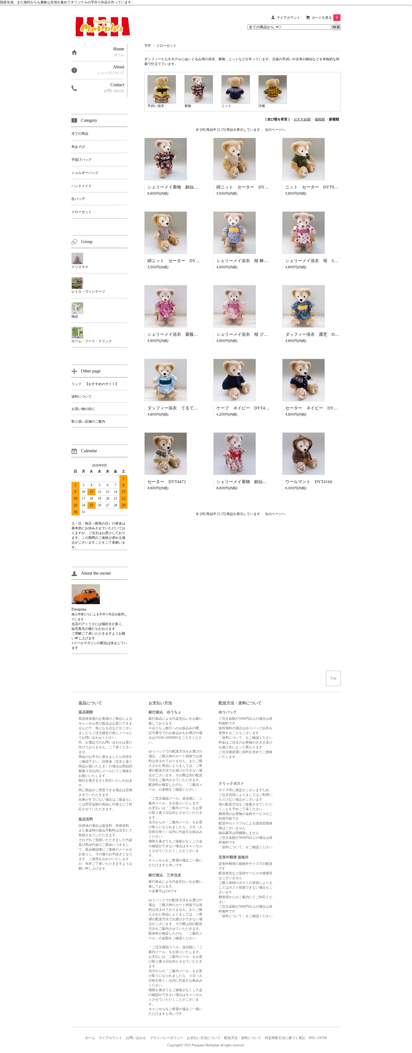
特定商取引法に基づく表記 (285, 1038)
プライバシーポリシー (166, 1038)
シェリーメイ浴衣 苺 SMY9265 (317, 260)
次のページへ (275, 130)
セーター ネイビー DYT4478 (315, 408)
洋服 (261, 106)
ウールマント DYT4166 (308, 481)
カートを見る (325, 18)
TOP (147, 46)
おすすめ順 (302, 119)
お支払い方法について (204, 1038)
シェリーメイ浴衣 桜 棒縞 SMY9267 (253, 260)
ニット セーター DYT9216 (313, 187)
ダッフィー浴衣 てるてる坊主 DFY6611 (187, 408)
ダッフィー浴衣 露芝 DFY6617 (317, 334)
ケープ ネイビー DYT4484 (244, 408)
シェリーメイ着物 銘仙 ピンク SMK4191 (259, 481)
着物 (187, 106)
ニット (226, 106)
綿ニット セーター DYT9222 (246, 187)
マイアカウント (288, 18)
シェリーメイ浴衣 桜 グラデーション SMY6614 (263, 334)
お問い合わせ (136, 1038)
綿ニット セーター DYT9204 (177, 260)
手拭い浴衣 (155, 106)
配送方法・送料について (242, 1038)
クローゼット (166, 46)
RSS (312, 1038)
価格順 (320, 119)
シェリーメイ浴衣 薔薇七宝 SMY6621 (185, 334)
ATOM (322, 1038)
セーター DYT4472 (166, 481)
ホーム (90, 1038)
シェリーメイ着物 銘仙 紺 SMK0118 (185, 187)
